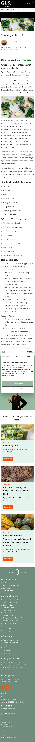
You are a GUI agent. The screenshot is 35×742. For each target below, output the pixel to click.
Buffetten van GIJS (9, 607)
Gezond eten (13, 49)
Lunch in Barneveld (9, 626)
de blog (28, 155)
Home (3, 9)
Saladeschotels (8, 591)
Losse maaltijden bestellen (11, 662)
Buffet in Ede (7, 613)
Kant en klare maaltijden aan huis (13, 670)
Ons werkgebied (8, 631)
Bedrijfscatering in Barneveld (12, 618)
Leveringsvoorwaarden (10, 643)
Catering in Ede (8, 605)
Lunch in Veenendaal (9, 623)
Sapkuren (6, 583)
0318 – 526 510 (8, 706)
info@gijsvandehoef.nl (8, 709)
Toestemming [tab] (6, 356)
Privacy (5, 648)
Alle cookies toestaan (17, 383)
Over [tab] (28, 356)
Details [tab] (17, 356)
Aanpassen (16, 389)
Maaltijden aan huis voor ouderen (13, 667)
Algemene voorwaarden (10, 640)
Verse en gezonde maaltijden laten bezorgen (17, 665)
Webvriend (13, 737)
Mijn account (7, 653)
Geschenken (7, 588)
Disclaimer (6, 645)
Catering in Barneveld (10, 602)
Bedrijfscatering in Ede (10, 620)
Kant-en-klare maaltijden (11, 585)
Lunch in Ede (7, 628)
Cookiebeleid (7, 650)
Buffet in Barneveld (9, 610)
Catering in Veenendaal (10, 600)
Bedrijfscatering (8, 615)
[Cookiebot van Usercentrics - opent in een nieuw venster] (25, 352)
